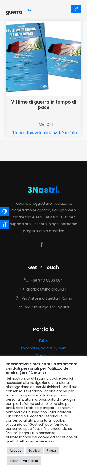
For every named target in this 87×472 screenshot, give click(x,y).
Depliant (43, 355)
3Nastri (19, 9)
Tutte (43, 340)
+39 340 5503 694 (46, 280)
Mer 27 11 (47, 124)
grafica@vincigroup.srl (46, 289)
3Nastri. (43, 190)
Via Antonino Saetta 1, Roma (46, 298)
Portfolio (69, 132)
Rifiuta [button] (51, 450)
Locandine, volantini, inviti (37, 132)
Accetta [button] (16, 450)
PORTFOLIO (76, 9)
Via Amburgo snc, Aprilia (46, 307)
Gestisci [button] (34, 450)
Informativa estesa (24, 461)
